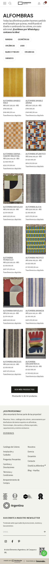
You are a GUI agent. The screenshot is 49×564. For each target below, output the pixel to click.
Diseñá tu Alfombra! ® (37, 466)
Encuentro (32, 456)
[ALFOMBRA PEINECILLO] (13, 239)
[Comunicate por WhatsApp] (44, 553)
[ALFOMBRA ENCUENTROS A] (36, 343)
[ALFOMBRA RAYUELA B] (13, 188)
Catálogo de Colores (11, 447)
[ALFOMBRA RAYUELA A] (13, 292)
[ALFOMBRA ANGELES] (13, 343)
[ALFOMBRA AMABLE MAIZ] (13, 82)
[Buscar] (9, 3)
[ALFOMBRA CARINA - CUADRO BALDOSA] (13, 135)
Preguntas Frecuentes (12, 459)
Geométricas (23, 39)
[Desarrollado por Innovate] (35, 561)
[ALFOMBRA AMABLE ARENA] (36, 82)
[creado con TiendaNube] (13, 561)
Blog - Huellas (33, 470)
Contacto (31, 461)
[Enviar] (44, 532)
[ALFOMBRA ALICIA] (36, 188)
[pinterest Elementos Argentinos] (19, 541)
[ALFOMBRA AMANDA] (36, 292)
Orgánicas (10, 46)
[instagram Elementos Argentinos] (5, 541)
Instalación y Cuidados (8, 453)
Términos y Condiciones (8, 473)
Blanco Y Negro (12, 52)
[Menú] (4, 3)
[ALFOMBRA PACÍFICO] (36, 239)
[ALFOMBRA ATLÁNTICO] (36, 135)
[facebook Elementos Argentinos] (12, 541)
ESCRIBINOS (8, 433)
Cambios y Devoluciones (8, 465)
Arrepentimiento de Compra (11, 481)
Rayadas (8, 39)
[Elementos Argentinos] (24, 3)
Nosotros (31, 447)
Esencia (31, 452)
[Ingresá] (39, 3)
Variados (9, 58)
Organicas (29, 52)
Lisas (22, 46)
